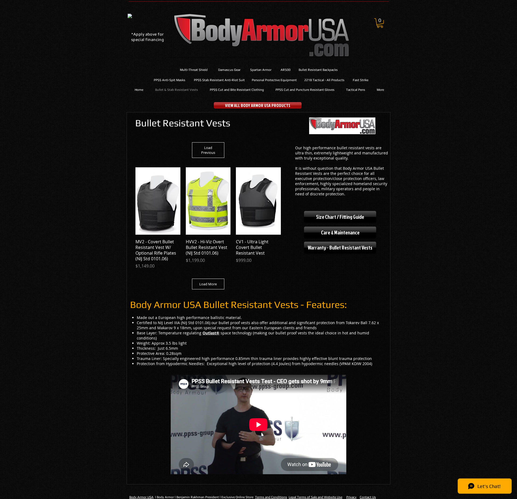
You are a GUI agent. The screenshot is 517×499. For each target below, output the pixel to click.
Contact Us (368, 497)
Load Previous (208, 150)
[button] (380, 23)
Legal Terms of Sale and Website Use (315, 497)
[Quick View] (157, 201)
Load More (208, 284)
